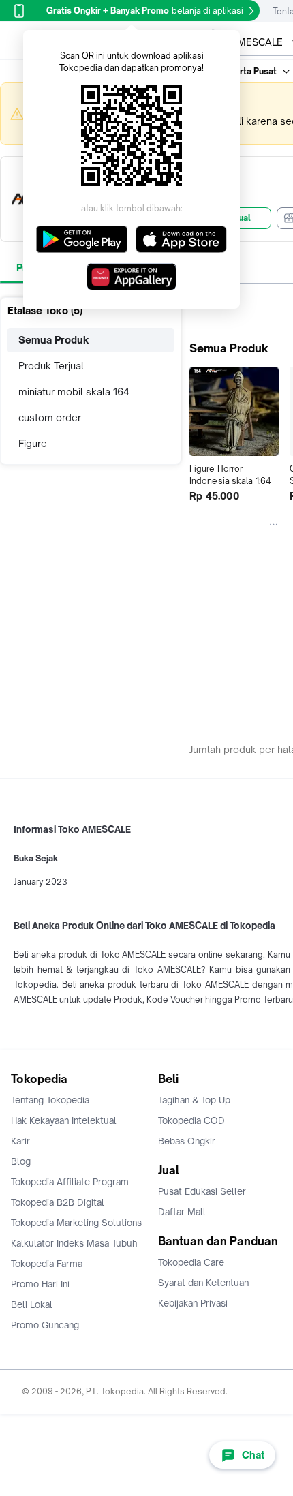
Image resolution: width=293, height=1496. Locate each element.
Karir (20, 1140)
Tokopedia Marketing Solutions (76, 1222)
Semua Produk (53, 340)
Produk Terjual (51, 365)
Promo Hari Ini (40, 1284)
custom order (49, 417)
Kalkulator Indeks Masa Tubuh (74, 1243)
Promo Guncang (45, 1324)
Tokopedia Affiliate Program (70, 1181)
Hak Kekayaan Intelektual (64, 1120)
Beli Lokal (31, 1304)
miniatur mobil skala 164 (73, 391)
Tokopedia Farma (46, 1263)
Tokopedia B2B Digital (57, 1202)
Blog (21, 1161)
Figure (32, 443)
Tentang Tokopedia (50, 1100)
